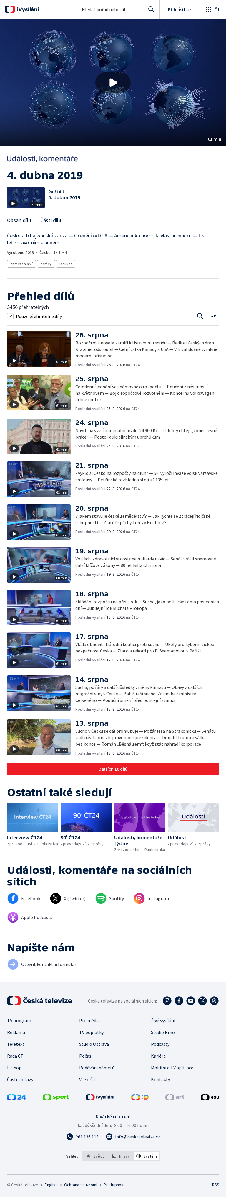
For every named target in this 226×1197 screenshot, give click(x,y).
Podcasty (160, 1044)
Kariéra (158, 1056)
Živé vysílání (163, 1020)
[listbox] (121, 1156)
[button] (113, 82)
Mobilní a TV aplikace (172, 1068)
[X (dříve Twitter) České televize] (202, 1000)
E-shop (14, 1068)
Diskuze (65, 264)
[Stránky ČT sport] (56, 1098)
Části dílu (50, 220)
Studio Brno (163, 1032)
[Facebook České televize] (179, 1000)
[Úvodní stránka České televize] (40, 1000)
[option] (95, 1156)
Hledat (151, 9)
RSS (215, 1184)
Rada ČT (15, 1056)
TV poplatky (91, 1032)
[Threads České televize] (214, 1000)
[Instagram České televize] (167, 1000)
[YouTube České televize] (190, 1000)
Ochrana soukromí (80, 1184)
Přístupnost (114, 1184)
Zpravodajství (21, 264)
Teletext (15, 1044)
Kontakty (160, 1079)
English (51, 1184)
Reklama (16, 1032)
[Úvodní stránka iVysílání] (27, 9)
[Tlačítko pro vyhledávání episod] (200, 316)
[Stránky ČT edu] (210, 1098)
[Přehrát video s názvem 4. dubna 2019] (113, 82)
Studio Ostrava (94, 1044)
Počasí (85, 1056)
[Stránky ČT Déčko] (140, 1098)
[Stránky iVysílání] (100, 1098)
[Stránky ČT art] (174, 1098)
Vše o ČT (87, 1079)
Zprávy (45, 264)
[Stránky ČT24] (16, 1098)
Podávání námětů (96, 1068)
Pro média (89, 1020)
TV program (19, 1020)
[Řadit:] (214, 315)
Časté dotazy (20, 1079)
